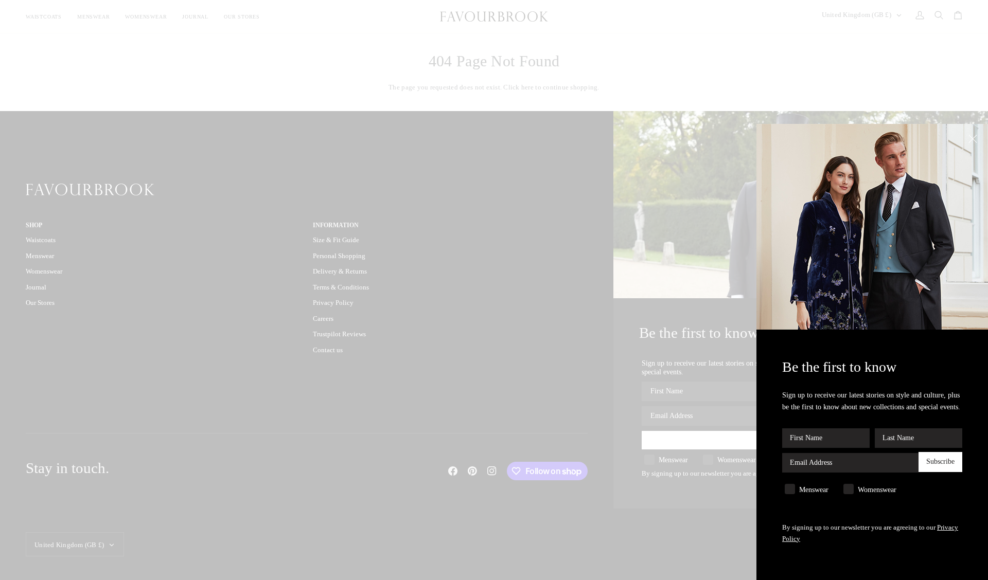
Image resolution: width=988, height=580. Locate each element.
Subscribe (940, 462)
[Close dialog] (973, 138)
